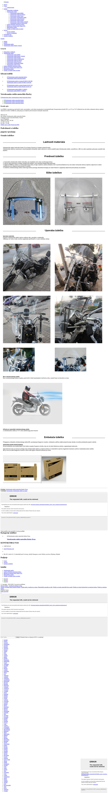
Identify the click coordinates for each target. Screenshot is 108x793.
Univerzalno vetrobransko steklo (18, 17)
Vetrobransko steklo (12, 11)
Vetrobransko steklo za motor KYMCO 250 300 (19, 82)
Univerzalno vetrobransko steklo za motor (16, 491)
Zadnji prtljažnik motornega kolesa (15, 24)
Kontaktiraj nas (7, 34)
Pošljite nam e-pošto (6, 124)
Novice (5, 30)
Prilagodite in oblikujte (12, 10)
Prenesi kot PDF (15, 124)
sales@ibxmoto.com (9, 549)
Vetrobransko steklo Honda (17, 20)
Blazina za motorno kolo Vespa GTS (16, 26)
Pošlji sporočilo (4, 591)
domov (5, 4)
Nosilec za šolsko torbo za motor (15, 29)
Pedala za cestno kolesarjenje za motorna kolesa (85, 587)
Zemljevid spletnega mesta (15, 585)
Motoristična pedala (12, 27)
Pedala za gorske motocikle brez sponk (62, 587)
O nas (5, 6)
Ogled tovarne (10, 7)
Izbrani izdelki (4, 585)
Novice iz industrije (12, 33)
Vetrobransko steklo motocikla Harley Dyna (17, 489)
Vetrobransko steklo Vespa (16, 16)
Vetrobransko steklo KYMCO (17, 14)
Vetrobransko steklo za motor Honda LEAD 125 (19, 86)
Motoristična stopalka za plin (45, 587)
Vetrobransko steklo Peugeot (17, 19)
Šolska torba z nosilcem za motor (29, 587)
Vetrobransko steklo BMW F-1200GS (16, 90)
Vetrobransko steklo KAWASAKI (18, 23)
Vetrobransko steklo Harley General (19, 21)
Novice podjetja (11, 31)
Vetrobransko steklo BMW (16, 13)
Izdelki (5, 9)
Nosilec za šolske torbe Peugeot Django (10, 587)
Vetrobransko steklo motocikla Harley (16, 78)
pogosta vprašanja (8, 36)
